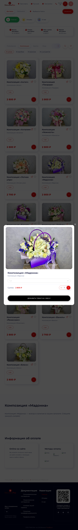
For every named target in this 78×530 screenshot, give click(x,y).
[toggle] (68, 281)
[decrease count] (61, 288)
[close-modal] (75, 224)
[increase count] (68, 288)
